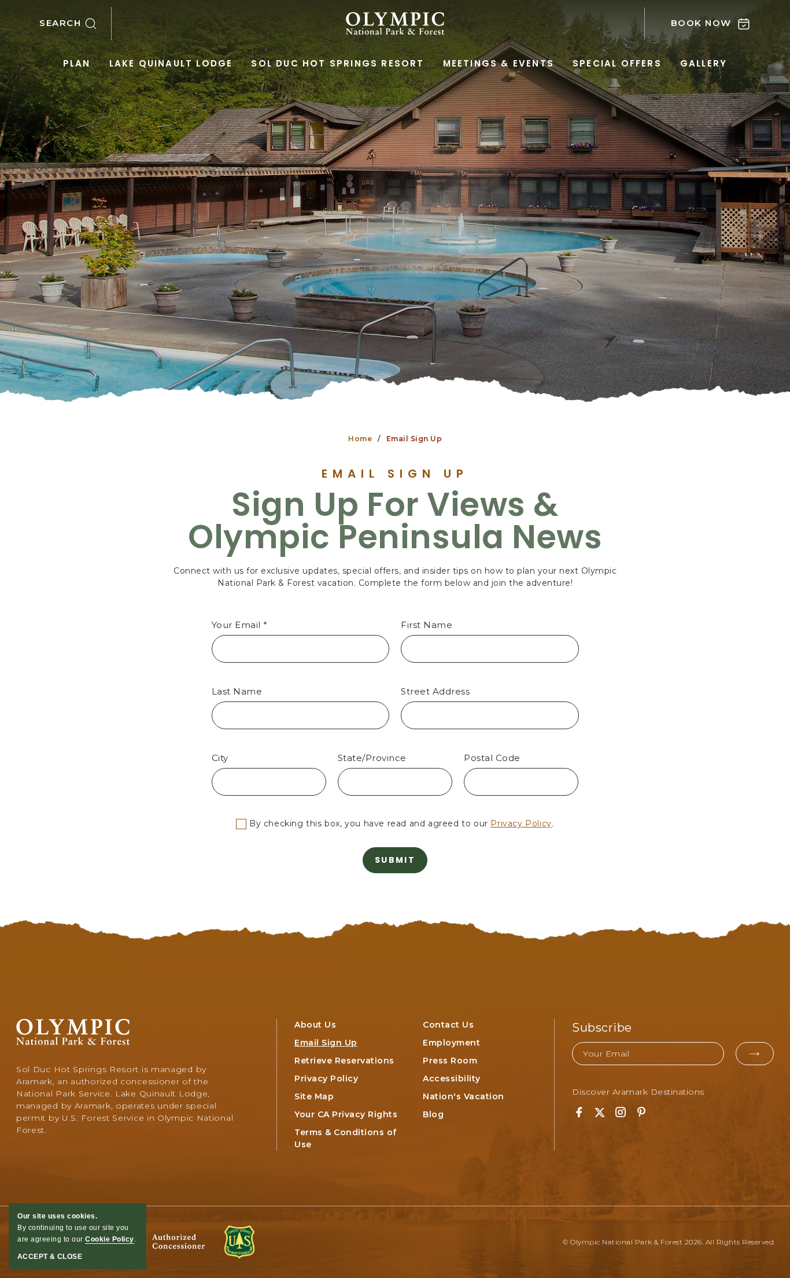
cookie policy (109, 1239)
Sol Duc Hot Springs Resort (337, 63)
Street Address (435, 691)
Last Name (237, 691)
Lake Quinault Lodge (171, 63)
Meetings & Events (498, 63)
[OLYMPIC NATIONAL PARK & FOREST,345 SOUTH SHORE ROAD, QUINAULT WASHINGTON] (395, 23)
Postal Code (492, 757)
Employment (451, 1042)
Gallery (703, 63)
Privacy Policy (520, 823)
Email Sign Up (395, 473)
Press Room (450, 1060)
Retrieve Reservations (344, 1060)
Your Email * (240, 624)
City (220, 757)
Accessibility (452, 1078)
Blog (433, 1114)
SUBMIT (395, 860)
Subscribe (602, 1028)
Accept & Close (49, 1257)
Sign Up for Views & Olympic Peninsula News (395, 521)
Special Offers (617, 63)
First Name (426, 624)
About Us (315, 1025)
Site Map (314, 1096)
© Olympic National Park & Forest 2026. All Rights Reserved (668, 1242)
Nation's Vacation (463, 1096)
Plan (77, 63)
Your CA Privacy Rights (345, 1114)
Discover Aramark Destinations (638, 1092)
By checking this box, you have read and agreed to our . (399, 823)
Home (360, 438)
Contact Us (448, 1025)
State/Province (372, 757)
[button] (75, 23)
